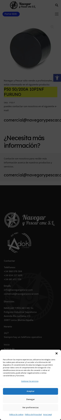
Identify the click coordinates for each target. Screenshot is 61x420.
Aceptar (30, 391)
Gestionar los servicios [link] (29, 381)
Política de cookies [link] (16, 414)
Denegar (30, 399)
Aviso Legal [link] (47, 414)
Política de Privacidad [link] (33, 414)
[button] (56, 353)
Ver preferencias (30, 407)
